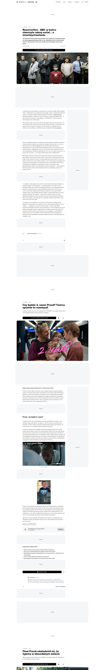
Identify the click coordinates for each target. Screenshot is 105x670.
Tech (64, 2)
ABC (64, 240)
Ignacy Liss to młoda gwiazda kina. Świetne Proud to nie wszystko (39, 551)
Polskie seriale (62, 586)
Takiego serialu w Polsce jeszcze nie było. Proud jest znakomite (39, 549)
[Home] (30, 2)
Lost (47, 113)
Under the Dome (57, 114)
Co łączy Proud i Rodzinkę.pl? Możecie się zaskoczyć (36, 556)
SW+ (82, 2)
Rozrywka (58, 2)
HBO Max (57, 586)
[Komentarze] (59, 318)
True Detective (58, 128)
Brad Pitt (39, 145)
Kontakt (86, 2)
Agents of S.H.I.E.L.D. (33, 40)
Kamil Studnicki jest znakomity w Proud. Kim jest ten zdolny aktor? (39, 558)
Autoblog (76, 2)
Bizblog (70, 2)
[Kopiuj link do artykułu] (63, 318)
